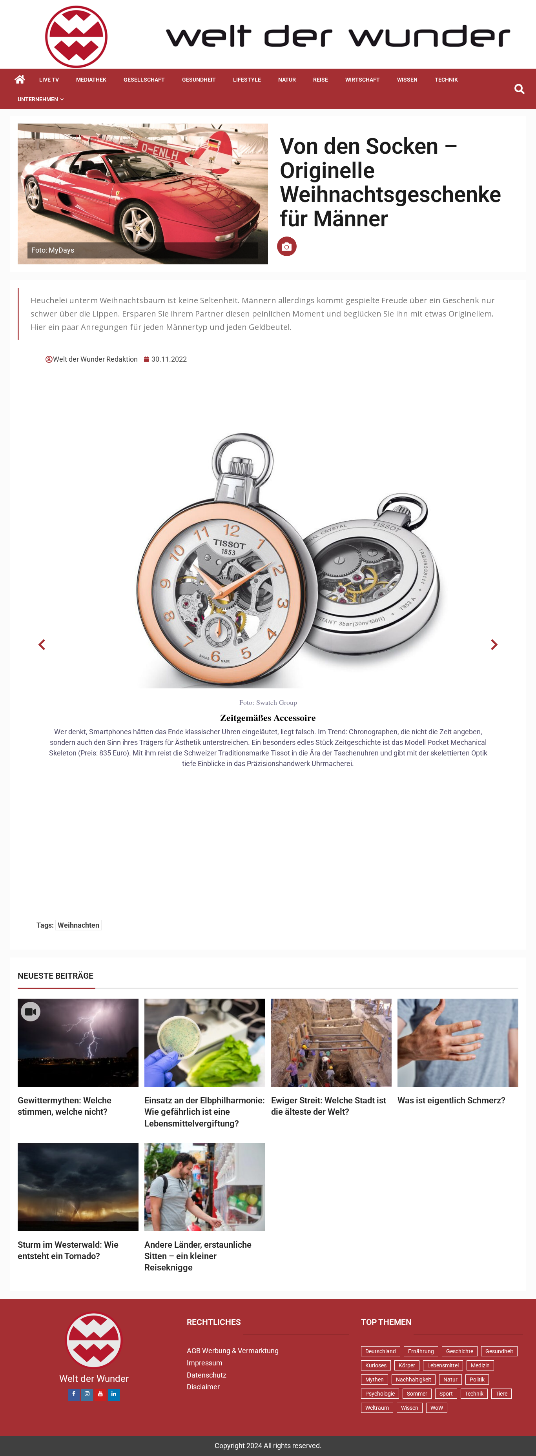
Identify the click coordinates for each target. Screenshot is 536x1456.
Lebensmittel (443, 1365)
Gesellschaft (144, 79)
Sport (446, 1393)
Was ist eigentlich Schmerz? (451, 1100)
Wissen (407, 79)
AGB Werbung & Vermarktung (233, 1351)
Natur (287, 79)
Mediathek (91, 79)
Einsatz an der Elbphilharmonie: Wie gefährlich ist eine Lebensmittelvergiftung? (204, 1112)
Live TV (49, 79)
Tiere (501, 1393)
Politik (477, 1379)
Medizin (480, 1365)
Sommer (417, 1393)
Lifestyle (247, 79)
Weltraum (377, 1408)
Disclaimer (203, 1387)
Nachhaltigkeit (413, 1379)
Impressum (204, 1363)
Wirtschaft (362, 79)
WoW (436, 1408)
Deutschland (380, 1351)
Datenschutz (206, 1375)
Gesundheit (199, 79)
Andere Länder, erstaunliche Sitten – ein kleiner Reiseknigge (198, 1256)
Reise (320, 79)
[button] (41, 644)
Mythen (374, 1379)
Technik (446, 79)
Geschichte (459, 1351)
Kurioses (376, 1365)
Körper (407, 1365)
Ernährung (421, 1351)
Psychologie (380, 1393)
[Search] (519, 89)
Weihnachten (78, 925)
